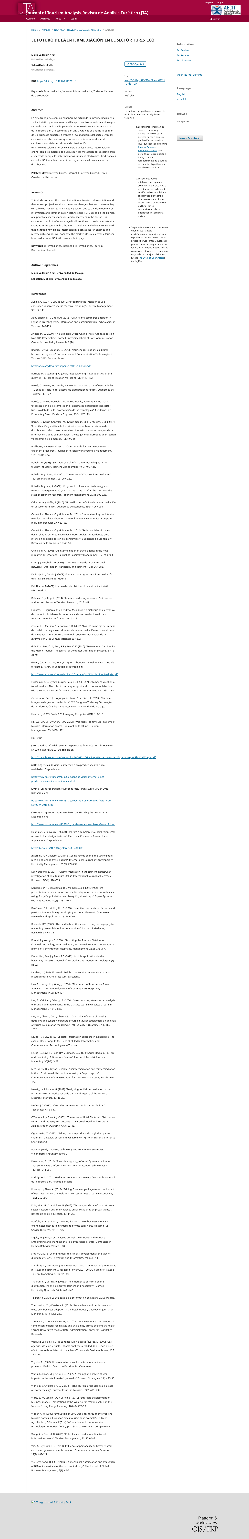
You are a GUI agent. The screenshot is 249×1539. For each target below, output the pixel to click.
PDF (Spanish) (136, 64)
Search (216, 18)
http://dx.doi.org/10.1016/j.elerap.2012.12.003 (57, 848)
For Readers (183, 50)
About (59, 18)
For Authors (183, 55)
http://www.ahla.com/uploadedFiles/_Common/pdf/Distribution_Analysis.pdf (74, 674)
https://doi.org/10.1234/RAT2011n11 (57, 81)
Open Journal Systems (189, 74)
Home (34, 29)
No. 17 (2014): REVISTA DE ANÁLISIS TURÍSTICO (77, 29)
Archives (45, 18)
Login (73, 18)
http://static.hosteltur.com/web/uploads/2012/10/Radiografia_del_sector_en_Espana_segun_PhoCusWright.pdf (93, 757)
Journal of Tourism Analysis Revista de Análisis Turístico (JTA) (87, 12)
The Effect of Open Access (151, 257)
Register (209, 2)
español (181, 99)
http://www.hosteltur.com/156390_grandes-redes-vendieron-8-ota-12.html (73, 824)
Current (30, 18)
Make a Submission (189, 138)
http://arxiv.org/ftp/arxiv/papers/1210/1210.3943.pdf (61, 366)
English (181, 94)
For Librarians (184, 60)
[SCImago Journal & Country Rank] (51, 1502)
